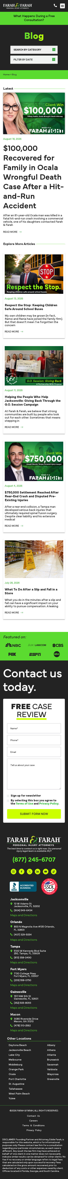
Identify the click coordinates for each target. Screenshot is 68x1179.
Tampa (15, 946)
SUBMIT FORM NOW (34, 814)
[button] (62, 6)
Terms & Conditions (33, 1125)
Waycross (53, 1074)
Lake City (14, 1055)
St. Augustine (16, 1084)
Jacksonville (19, 899)
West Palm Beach (19, 1093)
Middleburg (15, 1064)
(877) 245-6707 (34, 859)
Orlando (16, 922)
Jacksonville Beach (20, 1050)
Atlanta (51, 1055)
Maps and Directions (23, 915)
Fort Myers (18, 969)
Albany (51, 1045)
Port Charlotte (17, 1079)
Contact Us (33, 1116)
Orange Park (16, 1069)
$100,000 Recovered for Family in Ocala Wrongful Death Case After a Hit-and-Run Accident (33, 177)
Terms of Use (24, 803)
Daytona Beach (18, 1045)
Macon (15, 1014)
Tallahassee (15, 1089)
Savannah (52, 1064)
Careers (33, 1121)
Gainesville (18, 992)
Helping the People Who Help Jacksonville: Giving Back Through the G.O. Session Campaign (33, 400)
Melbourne (15, 1059)
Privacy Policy (48, 803)
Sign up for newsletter (26, 795)
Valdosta (52, 1069)
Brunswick (53, 1059)
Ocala (12, 1074)
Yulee (12, 1098)
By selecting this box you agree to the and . (35, 802)
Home (6, 75)
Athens (51, 1050)
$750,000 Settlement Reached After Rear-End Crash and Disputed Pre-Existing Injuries (32, 496)
